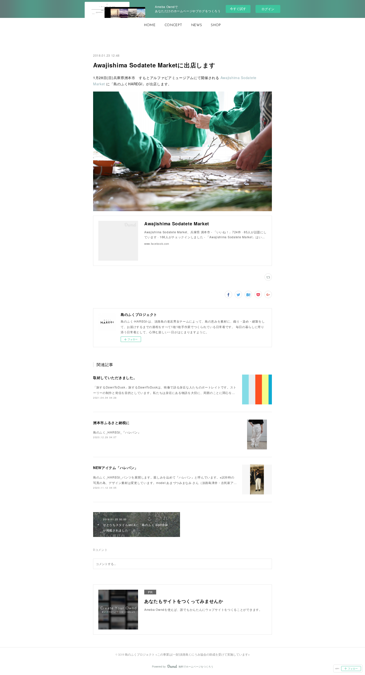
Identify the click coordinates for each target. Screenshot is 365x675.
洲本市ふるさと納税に (111, 422)
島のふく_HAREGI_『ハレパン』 (117, 432)
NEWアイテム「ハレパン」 (115, 467)
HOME (150, 25)
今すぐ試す (238, 8)
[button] (150, 25)
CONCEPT (173, 25)
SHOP (216, 25)
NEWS (196, 25)
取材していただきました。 (115, 377)
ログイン (267, 8)
